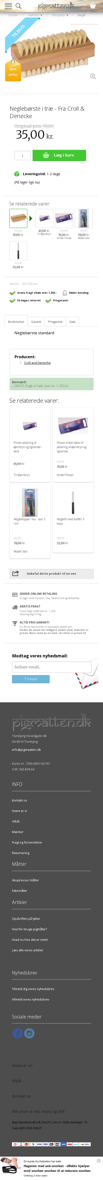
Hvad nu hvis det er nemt (30, 939)
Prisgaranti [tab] (55, 321)
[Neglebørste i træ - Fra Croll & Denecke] (51, 54)
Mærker (17, 832)
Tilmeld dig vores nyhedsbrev (33, 989)
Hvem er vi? (22, 1065)
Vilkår (16, 821)
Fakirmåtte (19, 890)
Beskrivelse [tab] (16, 321)
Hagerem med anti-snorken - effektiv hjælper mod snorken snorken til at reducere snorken (57, 1168)
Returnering (20, 853)
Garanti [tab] (36, 321)
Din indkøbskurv (92, 5)
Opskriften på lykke (26, 918)
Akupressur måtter (25, 880)
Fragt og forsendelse (27, 842)
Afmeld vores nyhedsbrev (30, 999)
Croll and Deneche (37, 363)
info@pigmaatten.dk (26, 749)
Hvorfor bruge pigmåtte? (29, 929)
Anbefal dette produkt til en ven (51, 574)
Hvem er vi (19, 811)
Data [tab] (72, 321)
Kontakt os (19, 800)
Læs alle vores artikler (27, 950)
